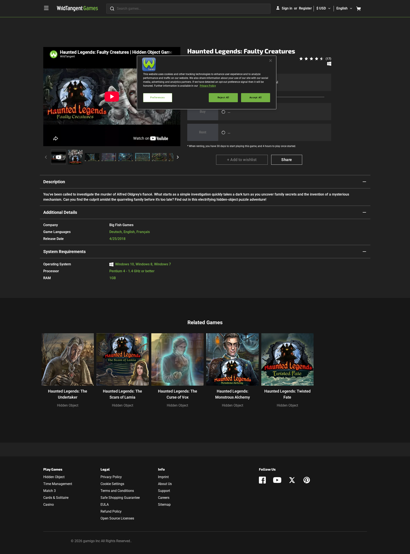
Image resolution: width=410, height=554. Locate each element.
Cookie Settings (112, 484)
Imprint (163, 477)
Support (164, 491)
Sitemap (164, 504)
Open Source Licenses (117, 518)
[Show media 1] (58, 157)
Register (305, 8)
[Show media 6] (142, 157)
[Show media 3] (92, 157)
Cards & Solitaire (55, 498)
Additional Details (60, 212)
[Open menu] (46, 8)
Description (54, 181)
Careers (163, 498)
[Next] (177, 157)
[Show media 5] (125, 157)
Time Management (57, 484)
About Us (165, 484)
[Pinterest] (307, 480)
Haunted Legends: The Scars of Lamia (122, 394)
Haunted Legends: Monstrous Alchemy (232, 394)
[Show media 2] (75, 157)
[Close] (270, 60)
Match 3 (49, 491)
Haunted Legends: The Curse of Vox (177, 394)
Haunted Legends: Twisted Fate (287, 394)
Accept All (255, 97)
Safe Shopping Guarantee (120, 498)
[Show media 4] (108, 157)
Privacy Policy (111, 477)
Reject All (223, 97)
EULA (105, 504)
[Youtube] (277, 480)
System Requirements (64, 251)
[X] (292, 480)
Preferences (157, 97)
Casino (48, 504)
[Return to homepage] (77, 8)
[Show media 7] (159, 157)
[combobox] (188, 9)
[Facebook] (262, 480)
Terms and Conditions (117, 491)
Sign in (287, 8)
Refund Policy (111, 511)
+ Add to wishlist (242, 159)
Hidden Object (67, 405)
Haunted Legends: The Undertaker (67, 394)
